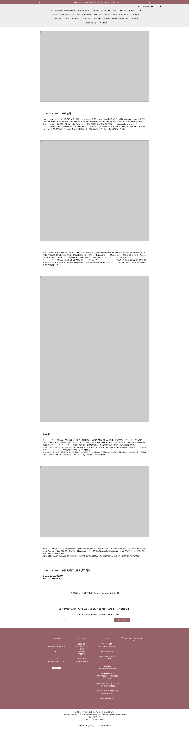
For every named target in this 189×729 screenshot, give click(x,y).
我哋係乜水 (81, 644)
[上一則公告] (39, 2)
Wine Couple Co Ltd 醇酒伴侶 (56, 646)
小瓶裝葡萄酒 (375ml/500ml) (92, 15)
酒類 (114, 10)
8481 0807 (107, 659)
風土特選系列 (105, 10)
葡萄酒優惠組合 (83, 10)
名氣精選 (75, 19)
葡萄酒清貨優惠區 (91, 23)
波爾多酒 (123, 10)
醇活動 (82, 649)
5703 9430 (112, 656)
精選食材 (136, 15)
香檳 (140, 10)
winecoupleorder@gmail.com (107, 669)
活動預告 (95, 10)
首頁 (51, 10)
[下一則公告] (150, 2)
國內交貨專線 (82, 654)
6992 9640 (109, 651)
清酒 (113, 15)
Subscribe (122, 620)
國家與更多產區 (124, 15)
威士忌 (106, 15)
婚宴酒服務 (81, 651)
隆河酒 (54, 15)
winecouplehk (56, 654)
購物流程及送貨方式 (82, 646)
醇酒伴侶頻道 (60, 661)
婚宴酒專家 (98, 19)
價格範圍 (58, 19)
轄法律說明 (103, 23)
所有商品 (135, 19)
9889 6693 (112, 646)
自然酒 (66, 19)
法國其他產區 (64, 15)
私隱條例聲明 (82, 659)
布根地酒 (132, 10)
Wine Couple (52, 661)
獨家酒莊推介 (86, 19)
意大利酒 (76, 15)
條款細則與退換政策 (82, 661)
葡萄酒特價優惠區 (70, 10)
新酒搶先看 (58, 10)
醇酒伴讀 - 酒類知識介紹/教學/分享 (116, 19)
